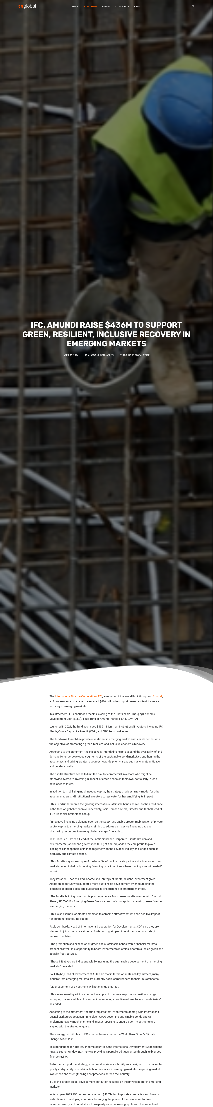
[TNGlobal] (27, 6)
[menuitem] (74, 6)
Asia (87, 355)
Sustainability (105, 355)
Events (106, 6)
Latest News (90, 6)
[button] (193, 6)
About (137, 6)
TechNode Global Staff (136, 355)
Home (75, 6)
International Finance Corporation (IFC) (78, 696)
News (93, 355)
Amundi (157, 696)
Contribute (122, 6)
